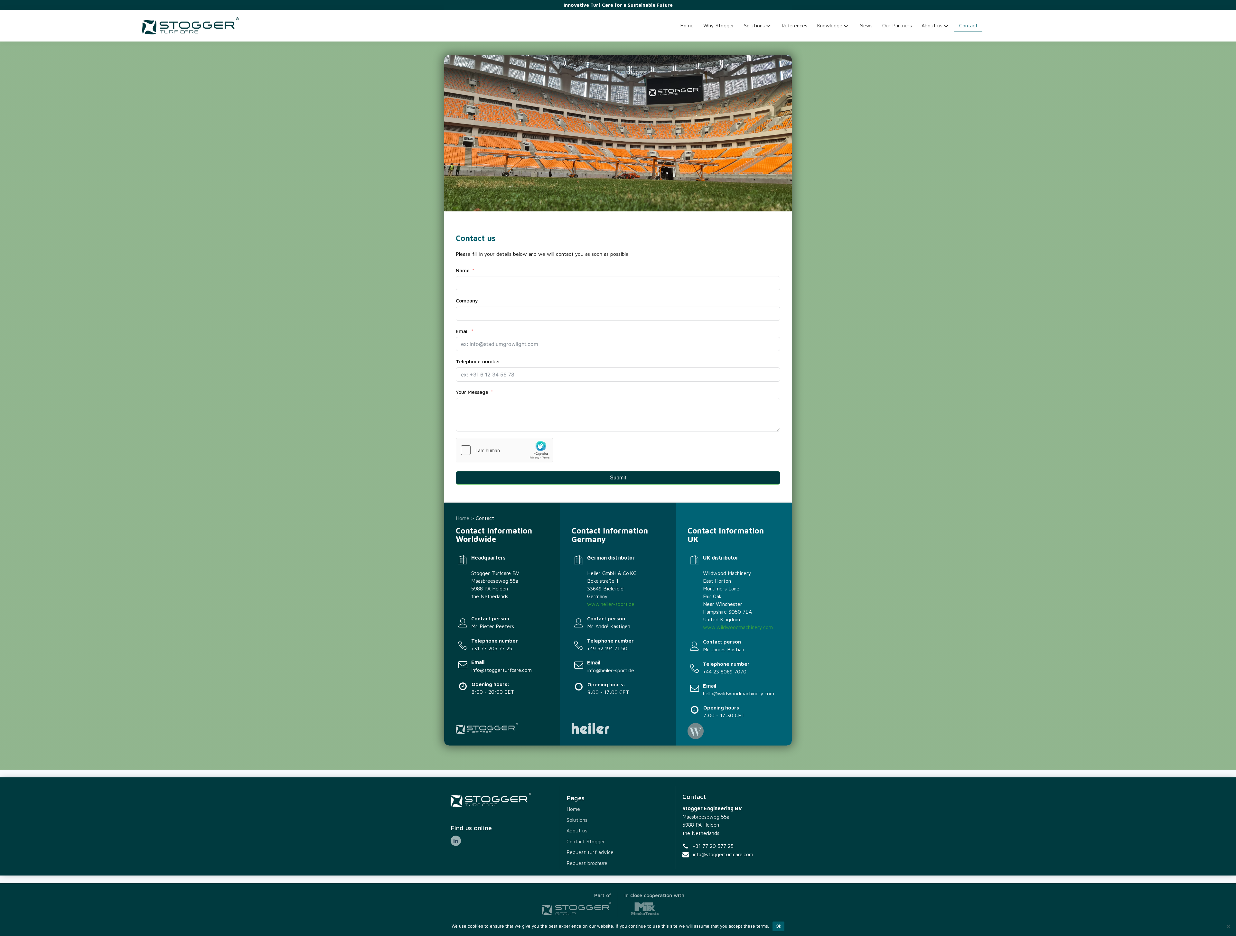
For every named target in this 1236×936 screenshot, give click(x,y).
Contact (968, 25)
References (794, 25)
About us (932, 25)
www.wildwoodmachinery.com (738, 627)
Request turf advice (589, 852)
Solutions (754, 25)
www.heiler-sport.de (610, 604)
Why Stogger (718, 25)
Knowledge (829, 25)
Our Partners (897, 25)
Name (463, 270)
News (866, 25)
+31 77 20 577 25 (713, 846)
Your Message (472, 392)
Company (467, 300)
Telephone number (478, 361)
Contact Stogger (585, 841)
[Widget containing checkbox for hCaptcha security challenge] (504, 450)
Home (687, 25)
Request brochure (586, 863)
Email (462, 331)
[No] (1228, 926)
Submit (618, 477)
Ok (779, 926)
